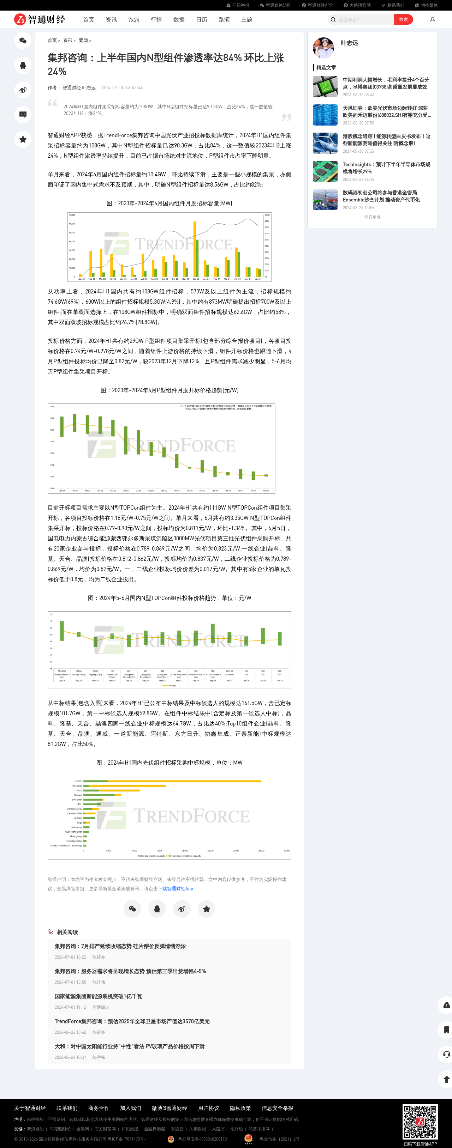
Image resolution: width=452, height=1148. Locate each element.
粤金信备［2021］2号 (280, 1139)
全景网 (82, 1128)
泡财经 (236, 1128)
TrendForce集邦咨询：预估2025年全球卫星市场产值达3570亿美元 (132, 1021)
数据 (179, 19)
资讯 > (69, 40)
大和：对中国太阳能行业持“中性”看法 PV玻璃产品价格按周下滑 (130, 1046)
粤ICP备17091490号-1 (128, 1139)
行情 (156, 19)
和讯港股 (129, 1128)
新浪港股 (35, 1128)
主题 (246, 19)
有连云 (177, 1128)
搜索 (403, 19)
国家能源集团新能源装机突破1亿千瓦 (98, 996)
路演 (224, 19)
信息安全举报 (277, 1107)
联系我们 (67, 1107)
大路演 (218, 1128)
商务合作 (98, 1107)
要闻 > (85, 40)
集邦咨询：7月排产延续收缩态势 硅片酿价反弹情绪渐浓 (120, 945)
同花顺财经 (60, 1128)
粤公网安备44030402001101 (203, 1139)
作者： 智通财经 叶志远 (72, 87)
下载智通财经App (175, 888)
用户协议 (208, 1107)
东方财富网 (105, 1128)
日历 (201, 19)
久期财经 (197, 1128)
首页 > (54, 40)
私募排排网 (259, 1128)
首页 (88, 19)
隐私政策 (240, 1107)
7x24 (133, 19)
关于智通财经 (30, 1107)
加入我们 (130, 1107)
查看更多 (372, 217)
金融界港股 (154, 1128)
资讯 (111, 19)
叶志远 (349, 42)
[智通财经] (39, 19)
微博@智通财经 (170, 1107)
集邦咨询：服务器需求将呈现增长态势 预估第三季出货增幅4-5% (130, 970)
